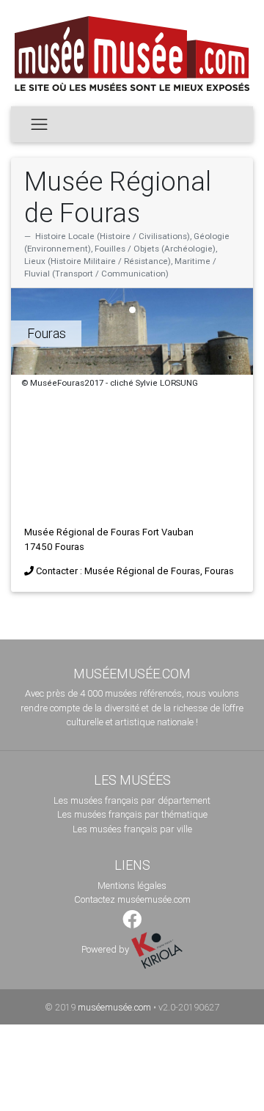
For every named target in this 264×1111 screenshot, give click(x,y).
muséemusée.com (114, 1007)
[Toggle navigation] (39, 123)
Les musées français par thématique (132, 814)
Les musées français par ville (132, 829)
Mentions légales (132, 885)
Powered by (106, 949)
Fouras (46, 333)
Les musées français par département (132, 800)
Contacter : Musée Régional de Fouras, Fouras (135, 571)
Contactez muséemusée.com (132, 899)
